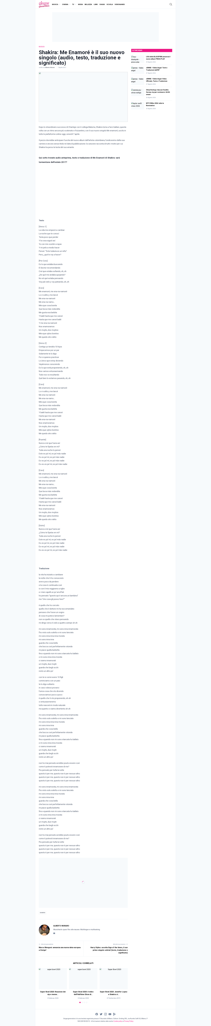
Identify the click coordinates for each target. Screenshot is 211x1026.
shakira (42, 912)
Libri (96, 4)
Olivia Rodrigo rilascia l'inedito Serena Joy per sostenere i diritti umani (158, 92)
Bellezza (88, 4)
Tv (73, 4)
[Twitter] (101, 1014)
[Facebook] (96, 1014)
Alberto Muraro (50, 67)
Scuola (110, 4)
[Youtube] (110, 1014)
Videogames (120, 4)
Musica (55, 4)
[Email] (54, 933)
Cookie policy (117, 1021)
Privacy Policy (128, 1021)
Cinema (65, 4)
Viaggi (102, 4)
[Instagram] (105, 1014)
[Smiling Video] (114, 1014)
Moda (80, 4)
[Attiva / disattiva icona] (171, 4)
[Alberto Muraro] (44, 930)
